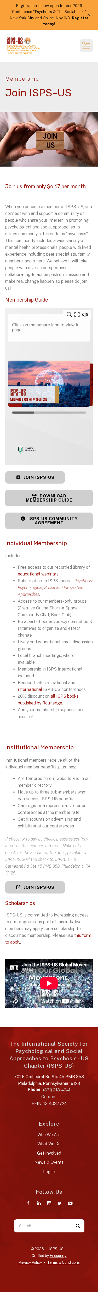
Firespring (58, 1256)
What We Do (49, 1143)
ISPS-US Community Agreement (52, 520)
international (30, 689)
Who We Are (49, 1134)
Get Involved (49, 1153)
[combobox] (42, 1225)
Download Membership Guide (49, 498)
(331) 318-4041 (56, 1090)
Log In (49, 1171)
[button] (88, 14)
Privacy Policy (30, 1262)
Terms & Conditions (63, 1262)
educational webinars (38, 574)
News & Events (49, 1162)
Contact (49, 1096)
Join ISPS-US (38, 477)
